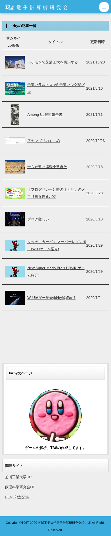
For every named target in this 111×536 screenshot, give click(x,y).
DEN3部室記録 (17, 497)
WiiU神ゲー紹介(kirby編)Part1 (51, 298)
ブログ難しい (38, 219)
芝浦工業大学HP (18, 477)
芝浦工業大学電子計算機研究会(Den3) (64, 522)
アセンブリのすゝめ (43, 141)
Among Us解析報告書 (44, 114)
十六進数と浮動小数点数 (47, 167)
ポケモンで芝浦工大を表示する (52, 62)
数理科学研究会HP (20, 487)
